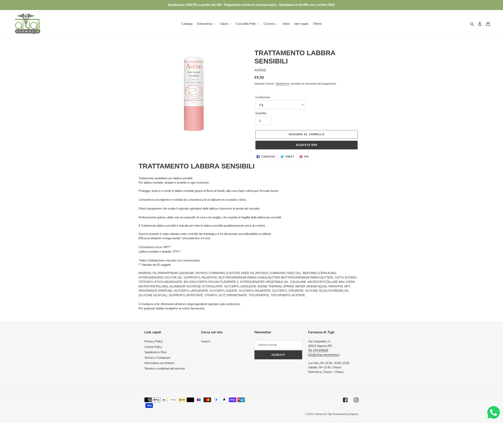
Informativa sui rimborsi (159, 363)
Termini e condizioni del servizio (164, 368)
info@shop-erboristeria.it (323, 354)
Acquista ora (306, 144)
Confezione (262, 97)
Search (205, 341)
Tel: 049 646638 (318, 350)
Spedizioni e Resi (155, 352)
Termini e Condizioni (157, 357)
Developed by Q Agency (346, 414)
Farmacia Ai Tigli (323, 414)
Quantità (260, 113)
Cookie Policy (153, 347)
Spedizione (282, 83)
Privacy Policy (153, 341)
